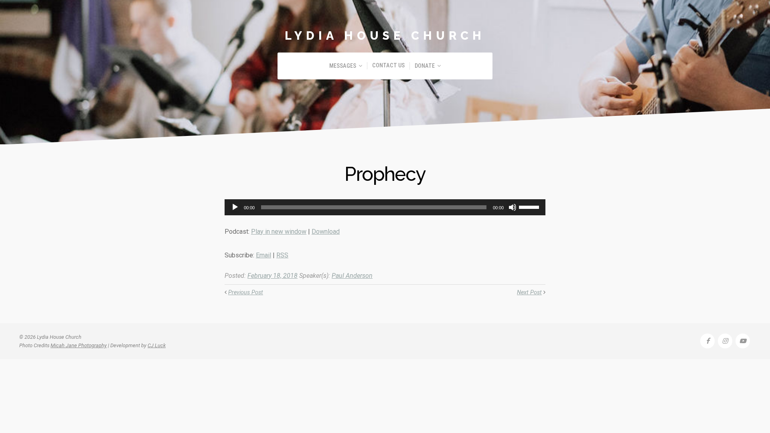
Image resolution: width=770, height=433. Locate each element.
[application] (385, 207)
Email (263, 255)
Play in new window (278, 231)
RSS (282, 255)
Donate (425, 66)
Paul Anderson (352, 275)
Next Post (529, 292)
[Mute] (513, 207)
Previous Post (245, 292)
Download (326, 231)
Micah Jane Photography (79, 345)
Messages (342, 66)
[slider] (530, 206)
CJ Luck (157, 345)
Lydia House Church (385, 35)
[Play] (235, 207)
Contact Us (388, 65)
